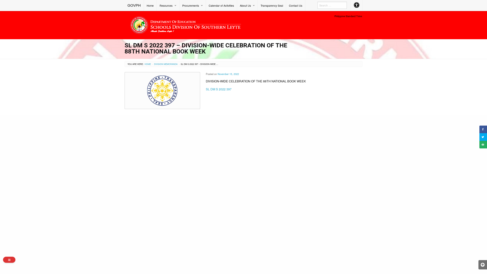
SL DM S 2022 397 (219, 89)
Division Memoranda (165, 63)
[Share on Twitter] (483, 137)
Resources (166, 5)
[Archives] (9, 260)
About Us (245, 5)
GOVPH (134, 5)
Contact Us (295, 5)
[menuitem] (134, 5)
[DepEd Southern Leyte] (213, 24)
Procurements (190, 5)
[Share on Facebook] (483, 129)
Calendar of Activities (221, 5)
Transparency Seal (272, 5)
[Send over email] (483, 144)
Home (150, 5)
